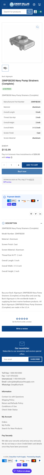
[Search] (29, 12)
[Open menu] (4, 4)
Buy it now (22, 171)
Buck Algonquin (7, 76)
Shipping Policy (8, 400)
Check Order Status (10, 410)
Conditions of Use (9, 406)
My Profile (6, 425)
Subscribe (35, 359)
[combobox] (17, 11)
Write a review (22, 329)
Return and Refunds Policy (12, 403)
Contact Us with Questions (13, 397)
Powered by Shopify (34, 457)
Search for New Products (12, 428)
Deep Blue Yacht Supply (17, 457)
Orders (4, 422)
